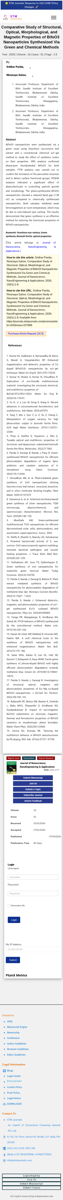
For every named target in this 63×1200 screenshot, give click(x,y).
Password (13, 884)
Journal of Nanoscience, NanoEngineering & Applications (31, 247)
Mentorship (13, 1032)
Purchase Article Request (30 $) (26, 333)
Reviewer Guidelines (18, 1049)
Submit (13, 960)
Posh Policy (13, 1092)
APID (9, 1021)
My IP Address (13, 944)
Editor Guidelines (16, 1054)
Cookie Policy (14, 1087)
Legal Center (14, 1076)
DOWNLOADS (14, 1103)
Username (13, 868)
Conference (13, 1038)
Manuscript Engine (17, 1027)
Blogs (10, 1070)
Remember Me (18, 905)
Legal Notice (14, 1098)
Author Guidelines (16, 1043)
